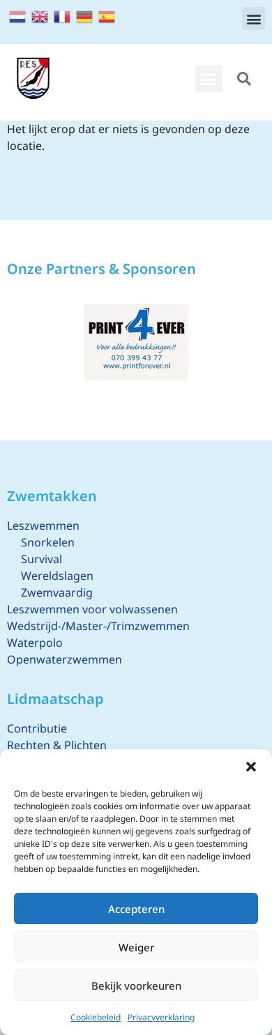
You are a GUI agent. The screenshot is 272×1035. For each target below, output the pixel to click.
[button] (251, 767)
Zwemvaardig (57, 592)
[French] (63, 15)
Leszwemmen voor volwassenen (92, 609)
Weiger (136, 947)
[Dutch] (18, 15)
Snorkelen (48, 542)
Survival (41, 559)
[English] (40, 15)
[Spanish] (107, 15)
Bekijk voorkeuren (136, 985)
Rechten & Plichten (57, 745)
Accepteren (136, 909)
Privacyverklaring (161, 1017)
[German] (85, 15)
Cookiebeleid (95, 1017)
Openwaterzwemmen (64, 659)
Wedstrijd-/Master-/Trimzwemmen (98, 626)
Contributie (37, 728)
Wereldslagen (57, 575)
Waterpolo (35, 642)
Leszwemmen (43, 525)
